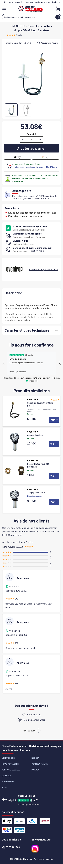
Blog (4, 787)
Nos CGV (35, 758)
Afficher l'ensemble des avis (17, 542)
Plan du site (8, 781)
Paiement (36, 769)
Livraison (6, 775)
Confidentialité (40, 763)
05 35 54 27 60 (37, 251)
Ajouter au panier (31, 148)
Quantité (31, 134)
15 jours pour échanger (34, 719)
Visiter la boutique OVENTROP (43, 269)
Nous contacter (10, 763)
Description (14, 293)
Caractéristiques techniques (27, 330)
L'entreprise (8, 758)
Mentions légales (11, 769)
